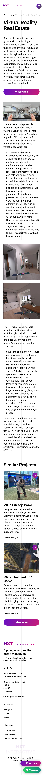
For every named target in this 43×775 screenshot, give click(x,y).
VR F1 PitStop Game (18, 505)
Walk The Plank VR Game (18, 579)
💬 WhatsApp (32, 770)
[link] (19, 644)
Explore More (32, 763)
